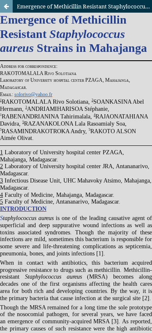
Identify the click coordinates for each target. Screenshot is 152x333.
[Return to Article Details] (6, 6)
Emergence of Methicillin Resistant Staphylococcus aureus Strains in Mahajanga (84, 6)
